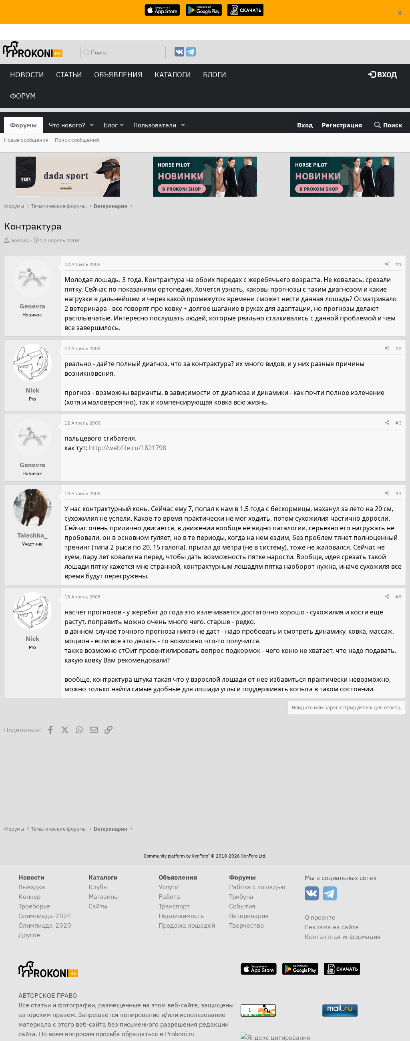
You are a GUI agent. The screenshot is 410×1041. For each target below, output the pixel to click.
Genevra (20, 240)
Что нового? (67, 125)
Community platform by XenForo (205, 856)
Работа (169, 896)
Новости (27, 74)
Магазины (103, 896)
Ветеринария (249, 916)
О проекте (320, 917)
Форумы (23, 125)
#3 (398, 423)
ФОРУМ (23, 96)
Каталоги (173, 74)
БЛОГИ (214, 74)
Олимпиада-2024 (44, 916)
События (242, 906)
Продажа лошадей (187, 925)
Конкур (29, 896)
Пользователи (154, 125)
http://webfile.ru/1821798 (127, 447)
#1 (398, 264)
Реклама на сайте (332, 927)
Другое (29, 935)
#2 (398, 348)
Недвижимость (181, 916)
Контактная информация (343, 936)
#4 (398, 493)
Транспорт (174, 906)
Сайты (98, 906)
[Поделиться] (387, 264)
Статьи (69, 74)
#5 (398, 597)
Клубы (98, 887)
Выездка (31, 887)
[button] (92, 125)
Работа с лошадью (257, 887)
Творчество (246, 925)
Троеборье (34, 906)
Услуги (169, 887)
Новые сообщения (26, 140)
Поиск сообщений (77, 140)
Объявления (118, 74)
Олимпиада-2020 (44, 925)
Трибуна (241, 896)
